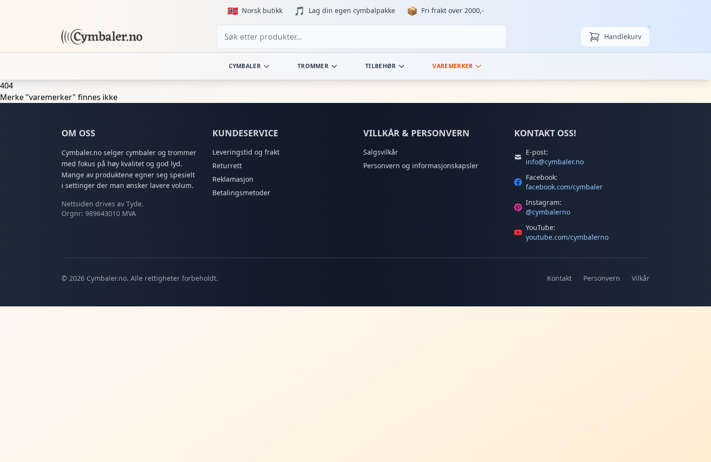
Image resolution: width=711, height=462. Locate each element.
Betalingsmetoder (241, 192)
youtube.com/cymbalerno (567, 237)
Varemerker (452, 66)
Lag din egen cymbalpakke (352, 10)
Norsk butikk (262, 10)
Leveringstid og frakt (246, 152)
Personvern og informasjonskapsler (420, 165)
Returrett (227, 165)
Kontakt (559, 278)
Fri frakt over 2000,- (452, 10)
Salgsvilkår (380, 152)
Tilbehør (380, 66)
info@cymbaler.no (555, 161)
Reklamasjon (232, 179)
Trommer (312, 66)
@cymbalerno (548, 212)
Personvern (601, 278)
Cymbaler (245, 66)
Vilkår (641, 278)
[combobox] (361, 37)
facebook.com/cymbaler (564, 186)
